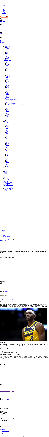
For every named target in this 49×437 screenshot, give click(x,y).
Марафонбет (8, 63)
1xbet (7, 166)
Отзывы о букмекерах (7, 84)
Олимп (7, 120)
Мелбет (7, 69)
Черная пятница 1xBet (7, 189)
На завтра (5, 45)
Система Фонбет (7, 183)
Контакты (4, 432)
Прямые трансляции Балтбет (9, 188)
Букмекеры (4, 59)
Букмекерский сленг (7, 192)
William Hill (8, 76)
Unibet (7, 80)
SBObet (7, 79)
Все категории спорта (4, 3)
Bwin (7, 83)
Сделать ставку (2, 294)
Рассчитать (2, 425)
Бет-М (7, 137)
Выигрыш (2, 426)
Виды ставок (4, 236)
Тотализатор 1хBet (7, 178)
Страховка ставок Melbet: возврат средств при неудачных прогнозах (17, 104)
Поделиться (2, 42)
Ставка (1, 423)
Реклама (3, 433)
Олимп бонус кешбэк (9, 105)
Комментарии (2, 40)
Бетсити (7, 62)
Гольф (7, 51)
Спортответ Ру (6, 291)
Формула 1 (4, 13)
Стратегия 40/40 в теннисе (8, 184)
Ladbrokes (7, 81)
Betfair (7, 78)
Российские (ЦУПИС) (7, 60)
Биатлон (7, 49)
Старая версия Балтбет (8, 182)
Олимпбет (7, 64)
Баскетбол (7, 47)
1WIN (7, 75)
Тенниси (7, 67)
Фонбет (7, 61)
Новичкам (4, 191)
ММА (3, 9)
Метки (1, 41)
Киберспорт (4, 10)
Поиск (3, 237)
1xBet (7, 74)
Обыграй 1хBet (6, 180)
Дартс (7, 52)
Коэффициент (2, 424)
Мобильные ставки (5, 233)
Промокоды (6, 122)
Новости (3, 168)
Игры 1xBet (6, 190)
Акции (5, 98)
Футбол (3, 5)
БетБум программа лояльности (11, 101)
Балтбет (7, 96)
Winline (8, 239)
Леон (7, 91)
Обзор (1, 21)
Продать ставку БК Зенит (8, 185)
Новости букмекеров (7, 169)
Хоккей (3, 6)
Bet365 (7, 77)
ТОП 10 (3, 230)
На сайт (4, 21)
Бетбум (7, 66)
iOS (2, 234)
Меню (1, 245)
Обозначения (9, 236)
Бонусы (5, 107)
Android (5, 234)
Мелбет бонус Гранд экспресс (11, 103)
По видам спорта (7, 46)
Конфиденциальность (5, 431)
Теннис (3, 7)
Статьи (3, 177)
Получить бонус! (3, 240)
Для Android (6, 138)
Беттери (7, 71)
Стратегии (4, 170)
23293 (9, 228)
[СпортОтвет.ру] (4, 242)
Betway (7, 82)
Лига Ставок (8, 68)
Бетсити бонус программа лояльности (12, 100)
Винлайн (7, 85)
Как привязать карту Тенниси (9, 187)
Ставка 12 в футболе (7, 179)
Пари (7, 65)
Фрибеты (5, 121)
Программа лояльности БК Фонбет (12, 99)
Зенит (7, 70)
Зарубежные (6, 73)
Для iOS (5, 124)
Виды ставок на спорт (7, 193)
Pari (6, 127)
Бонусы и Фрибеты (5, 97)
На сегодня (6, 44)
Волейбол (4, 11)
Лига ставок (8, 93)
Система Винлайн (7, 181)
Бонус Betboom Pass (9, 102)
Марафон (7, 88)
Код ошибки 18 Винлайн (8, 186)
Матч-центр (4, 167)
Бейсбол (3, 12)
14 (5, 228)
